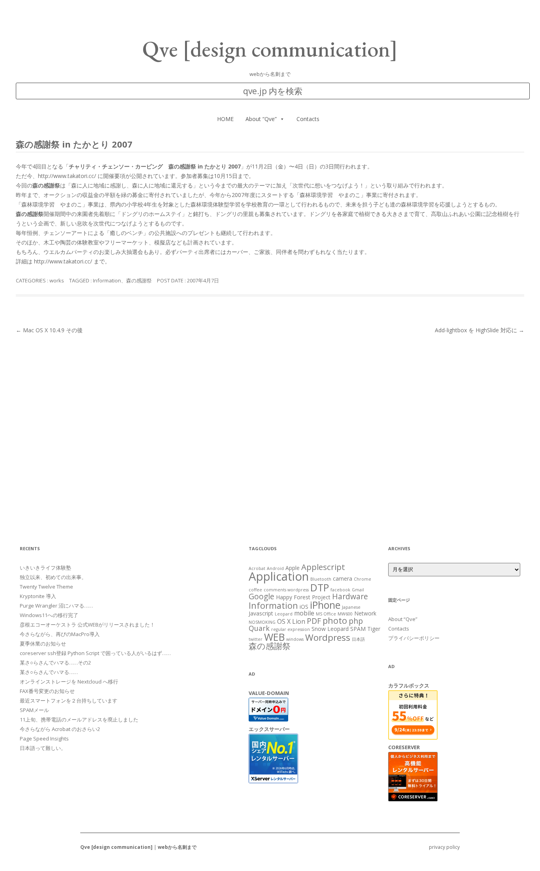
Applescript (323, 566)
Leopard (284, 614)
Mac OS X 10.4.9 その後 (49, 330)
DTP (319, 587)
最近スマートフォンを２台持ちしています (68, 700)
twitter (255, 639)
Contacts (307, 119)
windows (295, 639)
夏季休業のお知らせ (43, 643)
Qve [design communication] (270, 48)
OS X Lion (291, 621)
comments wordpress (286, 590)
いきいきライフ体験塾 (45, 567)
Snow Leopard (330, 628)
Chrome (362, 579)
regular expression (290, 629)
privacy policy (444, 847)
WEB (274, 637)
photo (335, 620)
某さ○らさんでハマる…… (49, 672)
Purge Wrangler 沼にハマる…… (56, 605)
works (56, 280)
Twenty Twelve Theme (46, 586)
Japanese (351, 607)
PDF (314, 620)
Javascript (261, 613)
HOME (225, 119)
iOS (304, 606)
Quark (259, 628)
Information (107, 280)
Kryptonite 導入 (38, 596)
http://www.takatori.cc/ (67, 176)
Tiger (373, 628)
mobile (304, 613)
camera (342, 578)
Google (261, 596)
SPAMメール (34, 710)
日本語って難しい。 (43, 748)
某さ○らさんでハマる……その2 (55, 662)
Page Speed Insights (44, 738)
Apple (292, 568)
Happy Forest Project (303, 597)
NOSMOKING (262, 622)
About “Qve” (261, 119)
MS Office (326, 614)
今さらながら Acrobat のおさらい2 (60, 729)
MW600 (345, 614)
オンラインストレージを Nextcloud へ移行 (69, 681)
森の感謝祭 (139, 280)
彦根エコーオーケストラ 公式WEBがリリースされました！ (87, 624)
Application (279, 576)
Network (365, 613)
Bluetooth (320, 579)
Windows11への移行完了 (49, 615)
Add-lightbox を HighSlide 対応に (479, 330)
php (356, 620)
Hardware (350, 596)
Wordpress (327, 637)
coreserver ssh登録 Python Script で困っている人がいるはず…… (95, 653)
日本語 (358, 639)
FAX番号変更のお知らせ (47, 691)
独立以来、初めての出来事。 (53, 577)
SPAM (358, 628)
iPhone (325, 605)
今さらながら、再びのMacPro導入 (60, 634)
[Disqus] (270, 435)
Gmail (358, 590)
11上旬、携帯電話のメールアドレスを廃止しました (79, 719)
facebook (340, 590)
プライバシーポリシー (414, 638)
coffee (255, 590)
